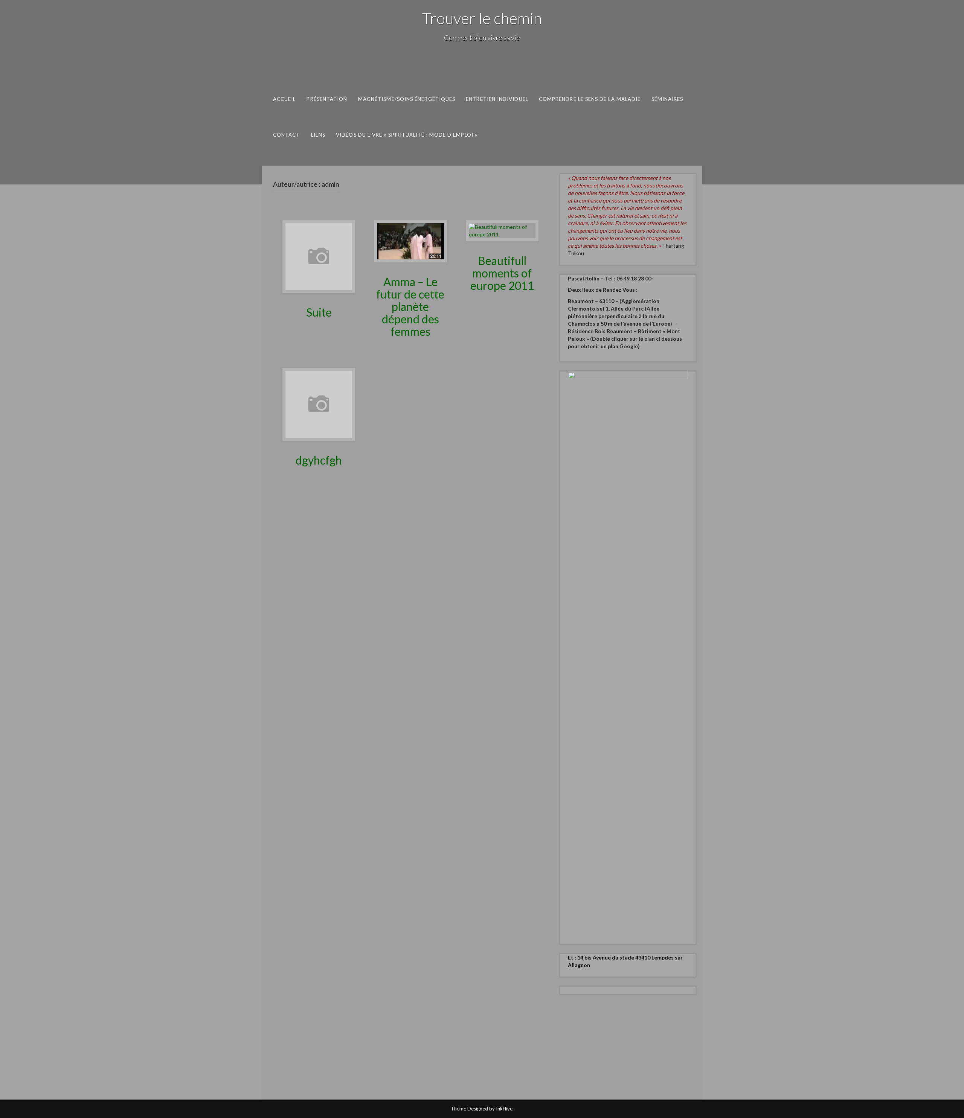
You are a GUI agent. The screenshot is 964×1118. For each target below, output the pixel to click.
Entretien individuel (497, 99)
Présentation (327, 99)
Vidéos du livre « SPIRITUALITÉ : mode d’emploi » (406, 134)
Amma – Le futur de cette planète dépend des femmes (410, 306)
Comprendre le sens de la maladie (590, 99)
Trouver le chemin (482, 18)
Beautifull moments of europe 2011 (502, 273)
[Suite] (318, 256)
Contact (286, 134)
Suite (319, 312)
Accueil (284, 99)
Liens (318, 134)
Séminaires (667, 99)
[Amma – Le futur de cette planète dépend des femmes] (410, 241)
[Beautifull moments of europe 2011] (502, 230)
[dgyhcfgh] (318, 404)
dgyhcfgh (319, 460)
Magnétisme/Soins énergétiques (407, 99)
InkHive (504, 1109)
